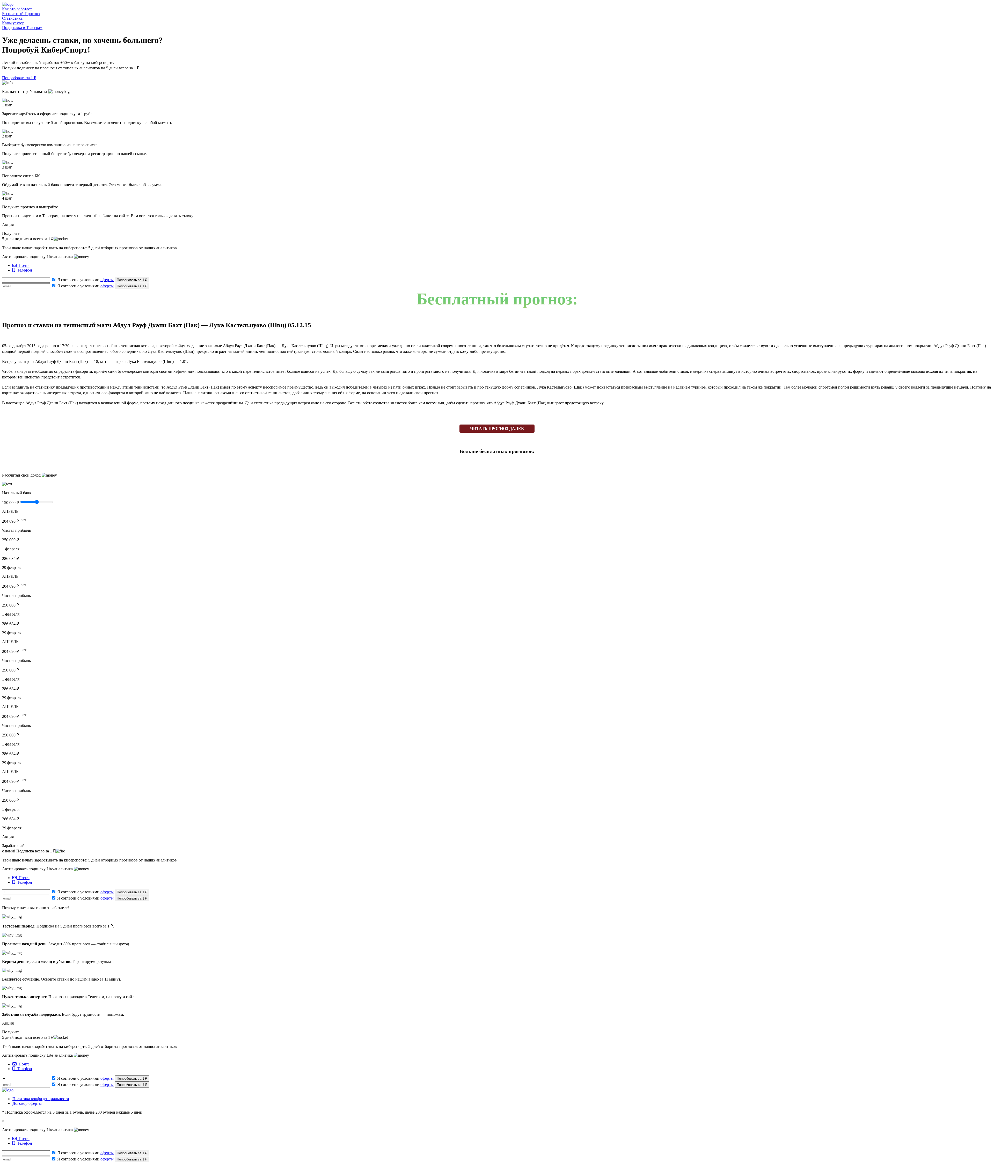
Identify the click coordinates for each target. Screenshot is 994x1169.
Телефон (23, 270)
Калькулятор (13, 23)
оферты (107, 279)
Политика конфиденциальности (40, 1099)
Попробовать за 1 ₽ (19, 78)
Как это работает (17, 9)
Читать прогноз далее (497, 428)
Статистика (12, 18)
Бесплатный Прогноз (21, 13)
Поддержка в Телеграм (22, 27)
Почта (23, 265)
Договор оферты (27, 1103)
